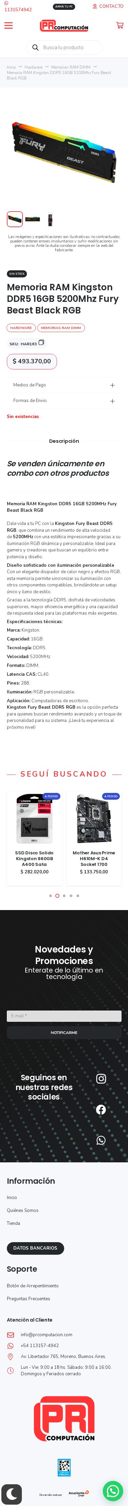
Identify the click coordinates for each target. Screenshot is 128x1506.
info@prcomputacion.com (46, 1335)
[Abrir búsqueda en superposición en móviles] (64, 47)
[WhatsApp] (101, 1140)
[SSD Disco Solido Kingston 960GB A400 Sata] (34, 794)
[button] (8, 25)
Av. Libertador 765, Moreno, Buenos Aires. (63, 1357)
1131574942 (18, 10)
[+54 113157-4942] (14, 1346)
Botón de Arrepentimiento (33, 1286)
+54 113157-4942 (40, 1346)
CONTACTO (111, 6)
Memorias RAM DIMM (70, 67)
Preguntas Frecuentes (28, 1299)
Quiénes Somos (23, 1211)
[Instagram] (101, 1078)
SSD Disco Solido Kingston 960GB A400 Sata (34, 859)
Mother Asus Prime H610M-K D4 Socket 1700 (94, 859)
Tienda (13, 1223)
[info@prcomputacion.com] (14, 1335)
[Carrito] (120, 25)
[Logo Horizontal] (64, 26)
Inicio (11, 67)
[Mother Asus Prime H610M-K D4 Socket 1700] (94, 794)
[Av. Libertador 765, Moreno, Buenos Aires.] (14, 1357)
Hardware (33, 67)
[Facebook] (101, 1110)
